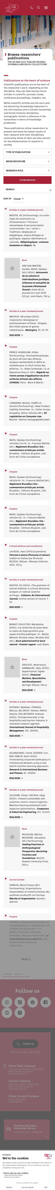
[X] (20, 1013)
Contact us (28, 1043)
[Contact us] (31, 7)
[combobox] (27, 152)
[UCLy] (11, 8)
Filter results (27, 180)
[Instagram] (7, 1002)
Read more (14, 335)
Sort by (7, 198)
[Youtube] (7, 1013)
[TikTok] (20, 1002)
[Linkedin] (33, 1002)
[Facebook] (45, 1002)
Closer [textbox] (17, 199)
